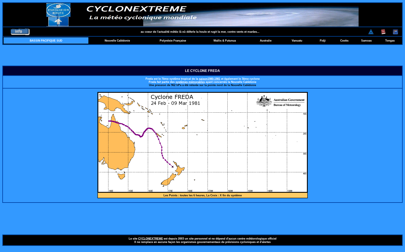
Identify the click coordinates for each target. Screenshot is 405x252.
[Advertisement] (202, 55)
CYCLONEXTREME (150, 238)
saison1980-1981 (209, 78)
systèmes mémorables (190, 82)
